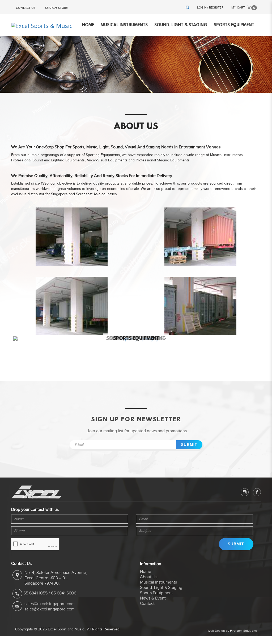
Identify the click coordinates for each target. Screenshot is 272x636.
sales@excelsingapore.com (49, 603)
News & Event (153, 598)
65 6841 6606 (63, 593)
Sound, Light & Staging (161, 587)
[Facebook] (257, 492)
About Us (148, 576)
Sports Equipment (136, 338)
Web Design (216, 631)
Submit (189, 445)
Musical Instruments (158, 582)
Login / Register (210, 7)
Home (145, 571)
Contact (147, 603)
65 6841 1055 (35, 593)
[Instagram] (245, 492)
